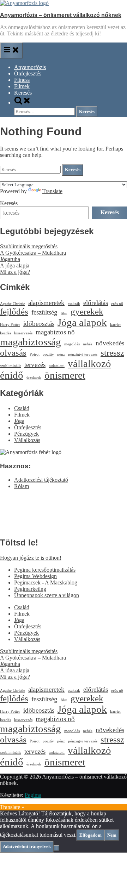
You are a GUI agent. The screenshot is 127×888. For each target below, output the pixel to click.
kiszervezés (23, 333)
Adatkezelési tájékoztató (41, 480)
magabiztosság (30, 341)
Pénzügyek (26, 434)
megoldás (72, 344)
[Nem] (56, 848)
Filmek (22, 86)
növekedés (110, 343)
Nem (111, 835)
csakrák (74, 304)
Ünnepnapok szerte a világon (46, 595)
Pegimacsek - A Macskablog (45, 582)
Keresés (23, 93)
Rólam (21, 486)
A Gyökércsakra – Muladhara (33, 253)
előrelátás (95, 302)
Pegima (33, 795)
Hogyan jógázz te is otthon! (30, 558)
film (64, 313)
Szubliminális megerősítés (29, 246)
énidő (11, 375)
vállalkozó (89, 363)
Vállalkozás (27, 440)
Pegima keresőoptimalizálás (44, 570)
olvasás (13, 352)
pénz (61, 354)
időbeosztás (38, 323)
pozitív (48, 354)
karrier (115, 325)
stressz (112, 352)
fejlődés (14, 311)
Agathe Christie (12, 304)
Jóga (19, 421)
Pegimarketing (30, 589)
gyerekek (87, 311)
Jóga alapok (82, 322)
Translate (52, 191)
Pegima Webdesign (35, 576)
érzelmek (33, 377)
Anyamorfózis (30, 67)
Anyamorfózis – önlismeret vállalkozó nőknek (60, 15)
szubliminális (10, 366)
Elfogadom (90, 835)
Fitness (22, 80)
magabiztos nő (55, 332)
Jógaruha (10, 259)
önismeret (64, 375)
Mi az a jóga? (15, 272)
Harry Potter (10, 325)
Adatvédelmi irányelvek (27, 846)
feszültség (44, 312)
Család (21, 408)
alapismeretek (46, 302)
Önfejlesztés (27, 73)
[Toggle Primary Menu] (11, 50)
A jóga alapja (14, 265)
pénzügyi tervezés (82, 354)
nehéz (87, 344)
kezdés (5, 333)
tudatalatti (57, 366)
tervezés (35, 364)
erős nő (117, 304)
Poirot (35, 354)
